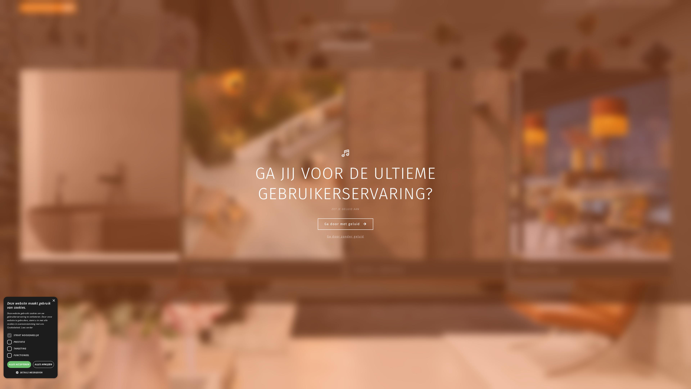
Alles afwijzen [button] (43, 364)
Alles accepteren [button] (19, 364)
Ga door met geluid (342, 224)
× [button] (53, 300)
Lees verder (27, 327)
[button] (30, 372)
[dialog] (31, 337)
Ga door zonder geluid (345, 236)
